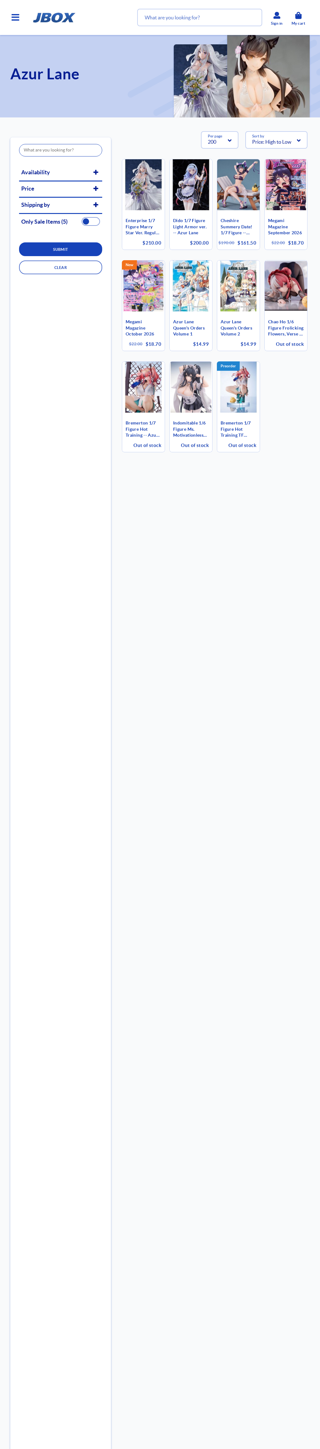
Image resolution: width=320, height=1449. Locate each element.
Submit (60, 249)
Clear (60, 267)
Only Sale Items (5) (44, 222)
